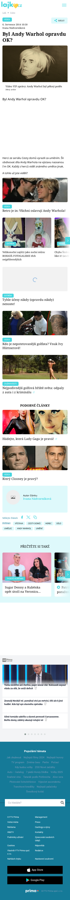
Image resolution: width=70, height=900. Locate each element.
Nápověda (39, 845)
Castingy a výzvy (42, 827)
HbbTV (10, 832)
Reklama (11, 827)
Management (41, 817)
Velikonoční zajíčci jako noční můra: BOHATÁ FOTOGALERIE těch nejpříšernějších (23, 255)
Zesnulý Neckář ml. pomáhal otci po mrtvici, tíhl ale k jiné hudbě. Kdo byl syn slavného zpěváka (33, 702)
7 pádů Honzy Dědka (37, 772)
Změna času (33, 762)
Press (37, 822)
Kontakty (39, 832)
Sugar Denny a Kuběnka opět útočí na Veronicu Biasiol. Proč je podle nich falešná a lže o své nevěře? (24, 589)
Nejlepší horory (55, 757)
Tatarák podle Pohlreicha (36, 777)
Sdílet (57, 21)
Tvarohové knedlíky (24, 786)
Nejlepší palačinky (47, 786)
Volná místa (12, 822)
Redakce (39, 850)
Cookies (11, 845)
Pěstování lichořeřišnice (23, 781)
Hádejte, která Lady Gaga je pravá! (28, 439)
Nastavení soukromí (44, 859)
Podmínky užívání (15, 837)
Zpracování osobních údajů (44, 839)
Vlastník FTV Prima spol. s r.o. (18, 852)
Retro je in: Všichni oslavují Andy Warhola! (33, 211)
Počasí (55, 762)
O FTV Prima (13, 817)
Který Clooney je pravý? (20, 479)
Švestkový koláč (35, 791)
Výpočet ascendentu (49, 781)
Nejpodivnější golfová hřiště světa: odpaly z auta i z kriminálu (33, 390)
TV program (17, 762)
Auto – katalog (15, 772)
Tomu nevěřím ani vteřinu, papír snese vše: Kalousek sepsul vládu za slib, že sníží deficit (35, 687)
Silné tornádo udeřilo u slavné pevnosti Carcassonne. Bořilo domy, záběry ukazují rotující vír (31, 718)
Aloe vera (58, 777)
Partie (45, 762)
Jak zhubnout (14, 757)
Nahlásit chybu (14, 859)
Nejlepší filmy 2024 (34, 757)
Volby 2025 (57, 772)
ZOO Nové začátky (45, 767)
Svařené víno (14, 777)
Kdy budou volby (24, 767)
